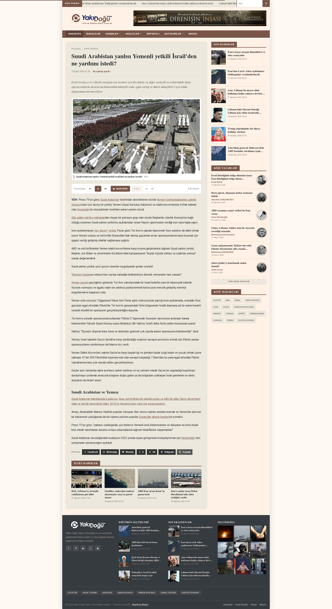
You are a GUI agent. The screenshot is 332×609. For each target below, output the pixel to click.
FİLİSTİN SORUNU (246, 320)
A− (90, 188)
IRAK (227, 300)
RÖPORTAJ (153, 33)
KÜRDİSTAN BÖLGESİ (244, 307)
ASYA (215, 307)
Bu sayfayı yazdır (101, 71)
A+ (105, 188)
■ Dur (136, 188)
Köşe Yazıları (241, 604)
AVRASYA (217, 320)
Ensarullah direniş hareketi (154, 417)
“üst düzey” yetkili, (104, 230)
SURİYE (241, 313)
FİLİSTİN (217, 300)
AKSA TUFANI (90, 592)
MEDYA (193, 33)
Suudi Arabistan (109, 199)
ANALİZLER (134, 33)
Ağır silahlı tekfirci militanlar (88, 217)
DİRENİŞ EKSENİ (257, 313)
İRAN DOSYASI (125, 592)
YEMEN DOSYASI (146, 592)
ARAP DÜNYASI (91, 48)
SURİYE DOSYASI (190, 592)
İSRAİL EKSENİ (168, 592)
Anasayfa (76, 48)
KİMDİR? (217, 313)
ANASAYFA (74, 33)
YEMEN (230, 320)
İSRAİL (238, 300)
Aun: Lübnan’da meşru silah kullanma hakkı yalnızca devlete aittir (172, 3)
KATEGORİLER (174, 33)
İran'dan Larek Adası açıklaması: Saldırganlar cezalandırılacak (97, 3)
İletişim (262, 604)
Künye (254, 604)
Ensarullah (83, 209)
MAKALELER (93, 33)
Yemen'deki (188, 438)
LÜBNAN (229, 313)
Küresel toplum (81, 274)
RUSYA (226, 307)
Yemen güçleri (80, 282)
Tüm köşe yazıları (239, 281)
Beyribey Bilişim (140, 604)
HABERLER (113, 33)
